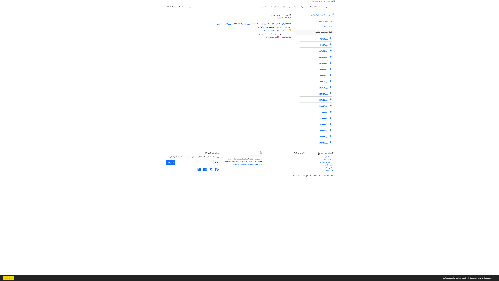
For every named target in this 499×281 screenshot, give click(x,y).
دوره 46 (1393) (323, 112)
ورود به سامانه (185, 6)
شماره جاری (328, 26)
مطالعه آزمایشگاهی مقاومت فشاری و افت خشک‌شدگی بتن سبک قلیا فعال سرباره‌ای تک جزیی (254, 23)
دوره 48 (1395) (323, 100)
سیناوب (294, 175)
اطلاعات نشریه (316, 6)
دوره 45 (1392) (323, 118)
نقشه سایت (329, 170)
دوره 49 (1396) (323, 94)
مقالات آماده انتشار (325, 21)
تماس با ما (262, 6)
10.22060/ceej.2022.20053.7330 (276, 30)
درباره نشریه (328, 159)
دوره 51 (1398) (323, 82)
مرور (303, 6)
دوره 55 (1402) (323, 57)
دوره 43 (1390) (323, 130)
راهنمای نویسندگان (289, 6)
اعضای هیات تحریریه (326, 162)
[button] (441, 278)
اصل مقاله (271, 37)
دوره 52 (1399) (323, 75)
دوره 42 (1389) (323, 137)
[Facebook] (216, 170)
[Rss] (199, 170)
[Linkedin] (205, 170)
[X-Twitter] (211, 170)
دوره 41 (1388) (323, 143)
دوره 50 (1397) (323, 88)
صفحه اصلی (330, 6)
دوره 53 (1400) (323, 69)
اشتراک (171, 163)
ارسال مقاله (274, 6)
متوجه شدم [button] (9, 277)
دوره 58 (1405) (323, 39)
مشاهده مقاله (286, 37)
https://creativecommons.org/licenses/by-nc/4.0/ (243, 164)
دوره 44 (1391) (323, 124)
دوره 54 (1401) (323, 63)
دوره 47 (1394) (323, 106)
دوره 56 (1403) (323, 51)
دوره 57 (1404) (323, 45)
